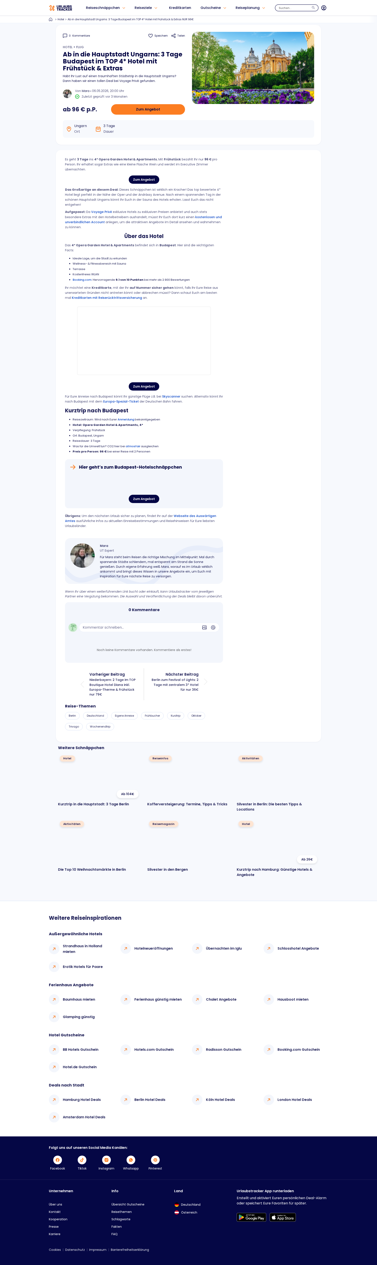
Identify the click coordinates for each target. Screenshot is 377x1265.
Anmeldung (126, 419)
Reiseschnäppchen (103, 7)
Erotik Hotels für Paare (83, 966)
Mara (85, 91)
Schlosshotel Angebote (298, 948)
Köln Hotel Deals (220, 1099)
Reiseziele (143, 7)
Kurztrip (175, 716)
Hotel (61, 19)
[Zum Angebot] (144, 483)
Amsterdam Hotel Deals (84, 1117)
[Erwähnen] (213, 627)
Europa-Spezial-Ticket (121, 401)
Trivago (74, 726)
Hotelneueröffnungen (153, 948)
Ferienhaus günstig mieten (158, 999)
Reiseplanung (248, 7)
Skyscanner (171, 396)
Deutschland (95, 716)
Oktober (196, 716)
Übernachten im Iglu (224, 948)
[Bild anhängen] (204, 627)
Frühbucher (152, 716)
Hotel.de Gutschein (80, 1066)
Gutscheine (210, 7)
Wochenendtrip (100, 726)
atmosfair (133, 446)
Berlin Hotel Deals (149, 1099)
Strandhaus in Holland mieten (82, 949)
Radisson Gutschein (223, 1049)
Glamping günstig (79, 1016)
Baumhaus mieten (79, 999)
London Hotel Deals (295, 1099)
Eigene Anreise (124, 716)
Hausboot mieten (293, 999)
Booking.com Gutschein (299, 1049)
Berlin (72, 716)
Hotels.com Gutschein (154, 1049)
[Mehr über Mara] (82, 555)
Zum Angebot (148, 109)
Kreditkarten (180, 7)
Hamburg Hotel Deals (82, 1099)
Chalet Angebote (221, 999)
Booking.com (82, 280)
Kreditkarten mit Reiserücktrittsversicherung (107, 298)
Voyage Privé (101, 212)
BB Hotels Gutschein (80, 1049)
